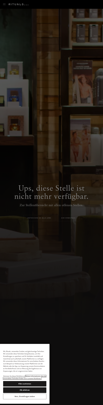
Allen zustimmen (24, 384)
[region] (24, 374)
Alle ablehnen (25, 390)
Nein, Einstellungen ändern (25, 396)
